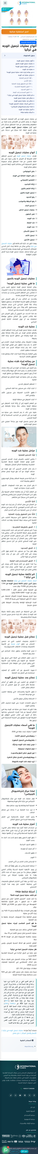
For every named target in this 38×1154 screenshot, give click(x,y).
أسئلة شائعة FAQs (27, 112)
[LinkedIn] (25, 1095)
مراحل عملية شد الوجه (25, 75)
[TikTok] (11, 1095)
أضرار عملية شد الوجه (26, 109)
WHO (7, 1000)
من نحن (32, 1107)
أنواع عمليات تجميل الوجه (25, 61)
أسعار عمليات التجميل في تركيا (25, 580)
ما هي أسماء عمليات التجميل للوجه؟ (21, 104)
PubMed (12, 1003)
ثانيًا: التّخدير (27, 81)
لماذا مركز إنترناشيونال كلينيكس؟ (22, 106)
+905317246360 (28, 1088)
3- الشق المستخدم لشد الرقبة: (22, 92)
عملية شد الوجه (28, 69)
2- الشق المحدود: (26, 89)
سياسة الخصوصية (29, 1119)
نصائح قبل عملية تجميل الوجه (23, 98)
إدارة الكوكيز (14, 1151)
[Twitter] (29, 1095)
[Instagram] (15, 1095)
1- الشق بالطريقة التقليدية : (22, 86)
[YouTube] (20, 1095)
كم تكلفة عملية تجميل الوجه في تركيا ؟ (20, 95)
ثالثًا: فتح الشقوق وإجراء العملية (21, 83)
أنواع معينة (15, 644)
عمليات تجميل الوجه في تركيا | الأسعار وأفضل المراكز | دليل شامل (19, 1032)
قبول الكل (24, 1151)
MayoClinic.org (29, 1046)
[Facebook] (34, 1095)
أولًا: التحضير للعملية (25, 78)
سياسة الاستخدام (29, 1115)
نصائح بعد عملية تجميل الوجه (23, 101)
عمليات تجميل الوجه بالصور (24, 63)
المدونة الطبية (30, 1111)
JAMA (6, 1003)
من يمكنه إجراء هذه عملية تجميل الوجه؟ (20, 72)
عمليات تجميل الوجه (24, 155)
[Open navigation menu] (5, 3)
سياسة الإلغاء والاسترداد (27, 1123)
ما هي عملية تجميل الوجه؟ (24, 66)
